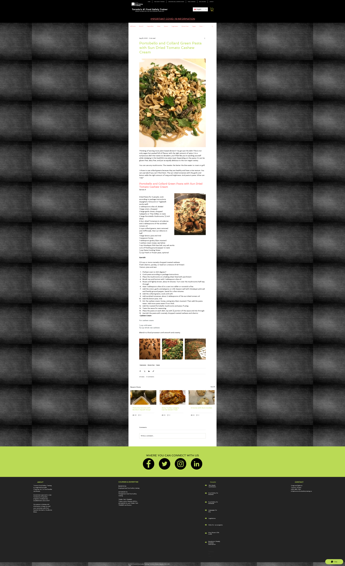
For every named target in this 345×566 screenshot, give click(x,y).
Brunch (141, 26)
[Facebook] (148, 464)
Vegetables (150, 26)
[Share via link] (153, 371)
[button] (212, 9)
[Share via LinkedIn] (149, 371)
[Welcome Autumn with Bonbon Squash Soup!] (143, 397)
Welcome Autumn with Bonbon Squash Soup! (142, 409)
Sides (158, 26)
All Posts (133, 26)
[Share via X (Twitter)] (144, 371)
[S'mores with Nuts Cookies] (202, 397)
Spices (166, 26)
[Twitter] (164, 464)
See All (213, 386)
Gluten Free (184, 26)
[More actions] (205, 38)
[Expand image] (149, 349)
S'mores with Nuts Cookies (201, 408)
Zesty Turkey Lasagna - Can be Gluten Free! (171, 409)
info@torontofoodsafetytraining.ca (301, 491)
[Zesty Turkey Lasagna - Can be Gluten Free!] (173, 397)
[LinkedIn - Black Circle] (196, 464)
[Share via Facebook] (140, 371)
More (201, 26)
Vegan (194, 26)
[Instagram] (180, 464)
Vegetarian (174, 26)
